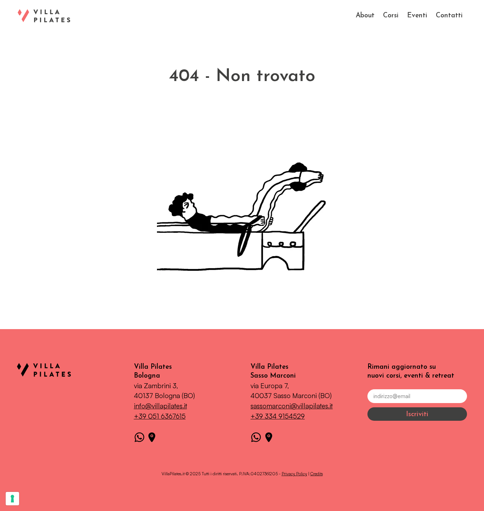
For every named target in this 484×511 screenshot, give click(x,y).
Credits (316, 473)
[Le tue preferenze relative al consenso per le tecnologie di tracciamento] (12, 498)
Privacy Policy (294, 473)
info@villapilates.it (160, 406)
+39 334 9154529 (278, 416)
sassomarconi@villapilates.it (292, 406)
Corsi (391, 15)
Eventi (417, 15)
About (365, 15)
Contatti (449, 15)
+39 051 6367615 (160, 416)
